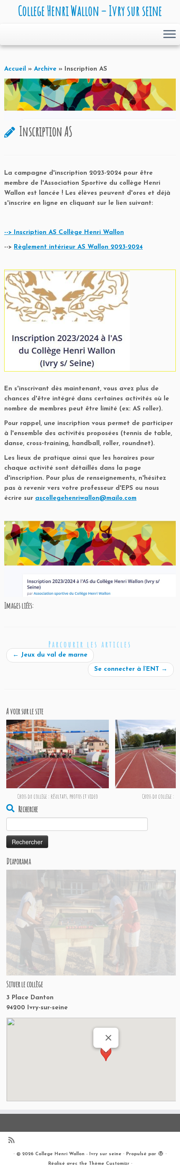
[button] (106, 1060)
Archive (45, 69)
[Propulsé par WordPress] (161, 1153)
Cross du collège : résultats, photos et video (57, 796)
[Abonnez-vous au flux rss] (13, 1141)
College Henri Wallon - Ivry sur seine (78, 1154)
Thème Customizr (109, 1163)
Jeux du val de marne (50, 655)
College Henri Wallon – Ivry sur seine (90, 11)
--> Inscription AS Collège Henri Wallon (64, 232)
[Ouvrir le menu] (169, 34)
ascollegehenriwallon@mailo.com (85, 498)
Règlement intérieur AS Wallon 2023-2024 (78, 247)
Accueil (15, 69)
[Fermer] (108, 1038)
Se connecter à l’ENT (130, 669)
